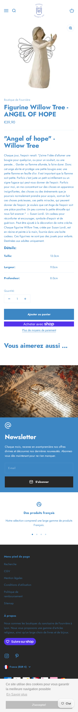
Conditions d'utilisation (17, 585)
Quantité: (9, 291)
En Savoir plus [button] (16, 694)
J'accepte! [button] (39, 704)
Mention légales (13, 578)
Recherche (10, 564)
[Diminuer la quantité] (9, 299)
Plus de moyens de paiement (39, 330)
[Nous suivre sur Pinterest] (17, 656)
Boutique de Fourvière (17, 100)
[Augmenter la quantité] (25, 299)
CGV (7, 571)
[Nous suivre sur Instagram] (6, 656)
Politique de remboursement (13, 594)
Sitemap (9, 603)
